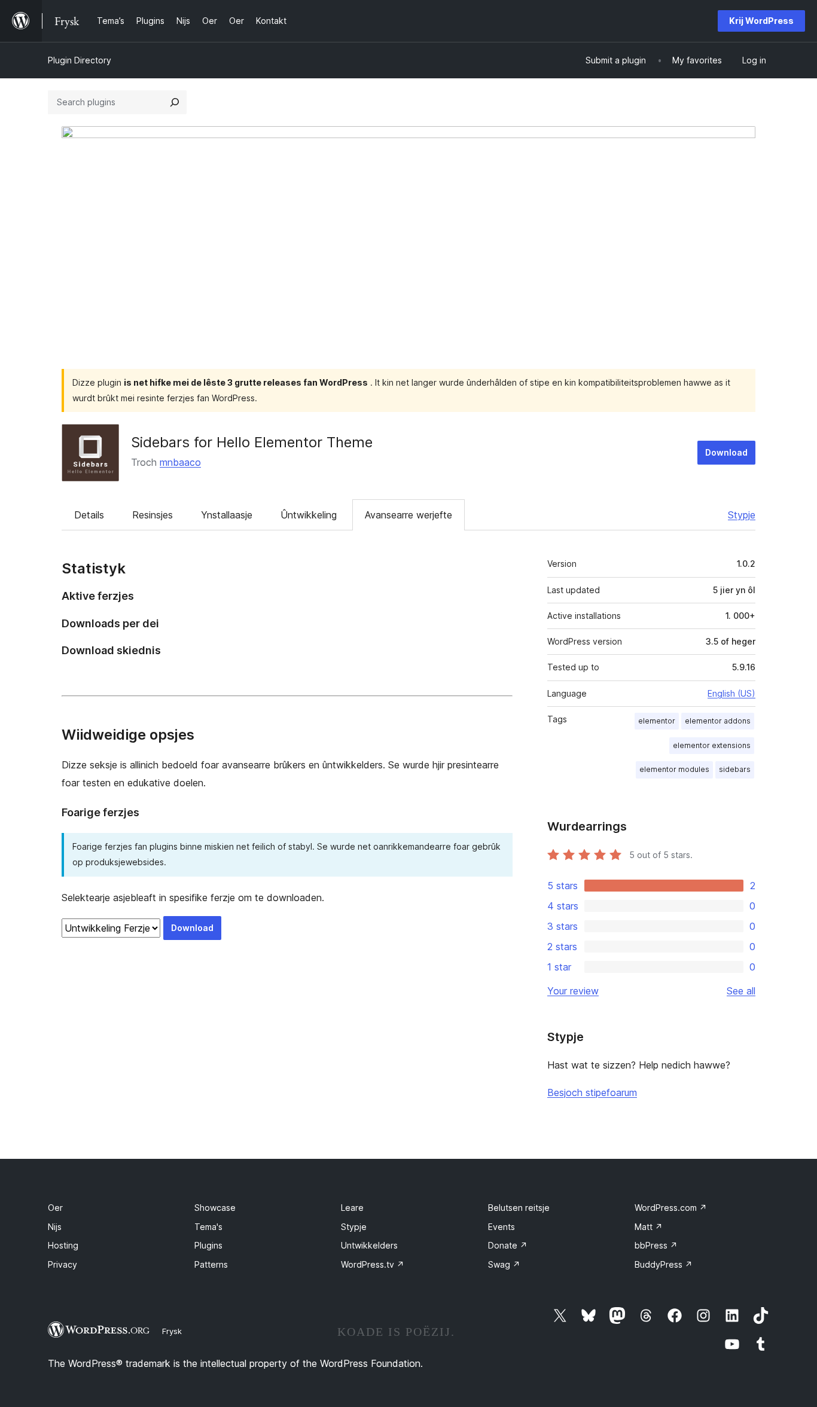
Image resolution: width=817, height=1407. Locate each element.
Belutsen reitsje (519, 1207)
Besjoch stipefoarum (592, 1092)
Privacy (62, 1264)
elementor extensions (712, 745)
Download (726, 452)
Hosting (63, 1245)
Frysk (172, 1331)
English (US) (731, 693)
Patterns (211, 1264)
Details (89, 515)
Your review (573, 991)
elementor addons (718, 720)
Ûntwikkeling (309, 515)
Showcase (215, 1207)
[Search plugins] (175, 102)
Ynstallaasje (226, 515)
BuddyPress (664, 1264)
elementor (656, 720)
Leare (352, 1207)
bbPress (656, 1245)
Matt (649, 1227)
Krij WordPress (761, 21)
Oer (55, 1207)
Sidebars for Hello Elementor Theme (252, 442)
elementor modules (674, 769)
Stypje (741, 515)
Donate (508, 1245)
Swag (504, 1264)
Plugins (208, 1245)
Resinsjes (152, 515)
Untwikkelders (369, 1245)
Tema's (208, 1227)
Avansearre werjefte (408, 515)
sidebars (735, 769)
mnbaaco (180, 462)
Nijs (55, 1227)
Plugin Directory (79, 60)
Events (501, 1227)
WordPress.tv (372, 1264)
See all (741, 991)
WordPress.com (671, 1207)
